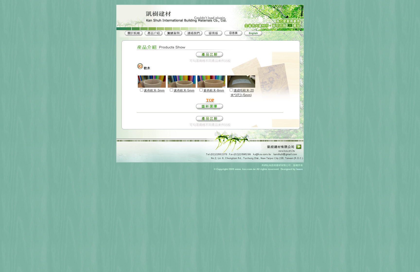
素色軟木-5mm (184, 90)
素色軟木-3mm (154, 90)
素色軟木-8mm (213, 90)
